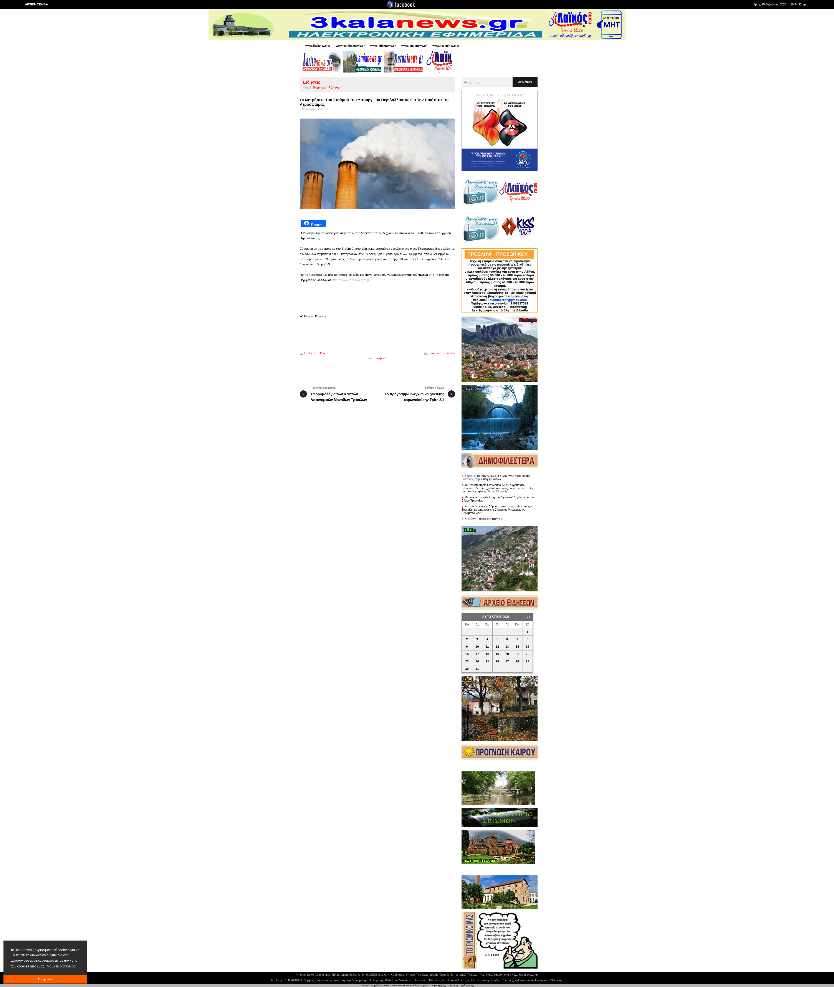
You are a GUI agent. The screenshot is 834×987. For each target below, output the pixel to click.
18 (487, 654)
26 (497, 661)
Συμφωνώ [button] (45, 979)
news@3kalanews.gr (525, 974)
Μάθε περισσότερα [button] (61, 966)
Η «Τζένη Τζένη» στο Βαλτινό (483, 518)
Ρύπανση (335, 87)
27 (507, 661)
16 (467, 654)
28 (517, 661)
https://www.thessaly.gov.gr (350, 280)
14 (517, 646)
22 (527, 654)
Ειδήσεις (311, 82)
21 (517, 654)
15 (527, 646)
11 (487, 646)
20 (507, 654)
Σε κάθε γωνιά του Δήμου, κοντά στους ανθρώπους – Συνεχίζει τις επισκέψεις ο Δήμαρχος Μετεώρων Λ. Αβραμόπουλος (497, 510)
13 (507, 646)
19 (497, 654)
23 (467, 661)
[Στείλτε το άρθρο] (301, 353)
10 (477, 646)
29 (527, 661)
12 (497, 646)
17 (477, 654)
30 (467, 668)
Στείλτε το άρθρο (314, 353)
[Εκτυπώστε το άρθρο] (426, 353)
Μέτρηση (319, 87)
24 (477, 661)
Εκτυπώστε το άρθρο (442, 353)
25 (487, 661)
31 (477, 668)
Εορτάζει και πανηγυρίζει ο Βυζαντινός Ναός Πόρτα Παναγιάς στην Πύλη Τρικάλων (496, 477)
